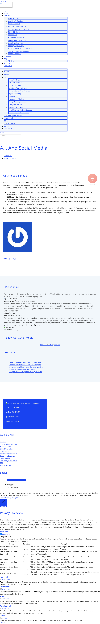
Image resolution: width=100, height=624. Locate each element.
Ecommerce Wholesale (16, 37)
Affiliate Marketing (14, 54)
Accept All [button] (15, 498)
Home (6, 11)
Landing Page (5, 458)
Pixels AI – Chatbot (15, 18)
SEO (1, 463)
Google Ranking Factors (17, 40)
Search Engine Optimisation (18, 51)
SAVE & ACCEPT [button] (5, 623)
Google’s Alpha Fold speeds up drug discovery (25, 372)
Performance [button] (5, 587)
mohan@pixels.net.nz (14, 421)
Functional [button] (4, 577)
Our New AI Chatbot (15, 21)
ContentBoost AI (14, 24)
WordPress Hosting (7, 465)
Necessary (6, 534)
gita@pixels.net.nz (12, 417)
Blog (5, 58)
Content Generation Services (18, 29)
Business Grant (5, 446)
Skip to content (5, 1)
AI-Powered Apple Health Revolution (22, 369)
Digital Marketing (14, 32)
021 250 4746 (14, 407)
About (6, 13)
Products (7, 63)
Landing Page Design (16, 46)
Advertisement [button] (5, 606)
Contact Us (8, 66)
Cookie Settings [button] (5, 498)
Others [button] (2, 615)
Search (2, 133)
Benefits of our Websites (17, 26)
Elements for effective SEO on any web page (25, 362)
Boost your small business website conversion (26, 367)
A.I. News (11, 61)
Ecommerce (12, 35)
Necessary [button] (4, 532)
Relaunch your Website (8, 461)
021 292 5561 (16, 412)
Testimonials (8, 56)
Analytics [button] (3, 596)
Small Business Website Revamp (20, 48)
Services (7, 16)
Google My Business (15, 43)
